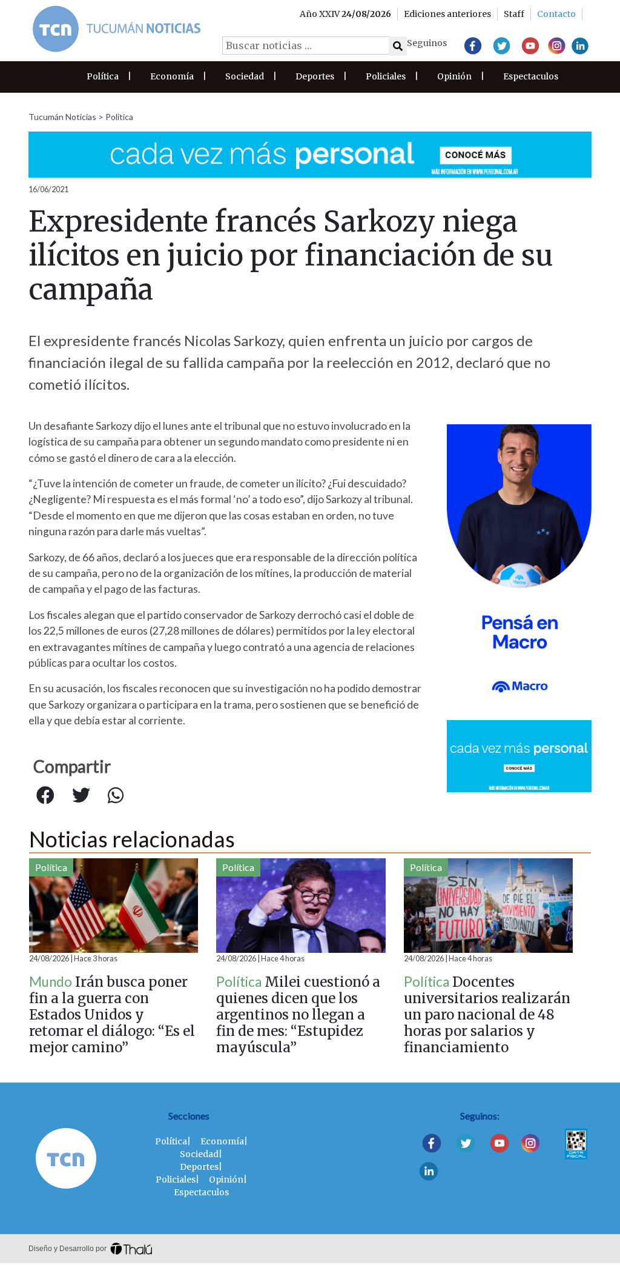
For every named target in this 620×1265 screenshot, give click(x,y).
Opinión (454, 76)
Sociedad (244, 76)
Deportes (314, 76)
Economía (172, 76)
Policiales (386, 76)
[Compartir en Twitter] (81, 796)
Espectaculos (530, 76)
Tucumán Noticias (62, 117)
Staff (514, 13)
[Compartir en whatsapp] (115, 796)
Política (103, 76)
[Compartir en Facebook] (45, 796)
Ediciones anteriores (447, 13)
